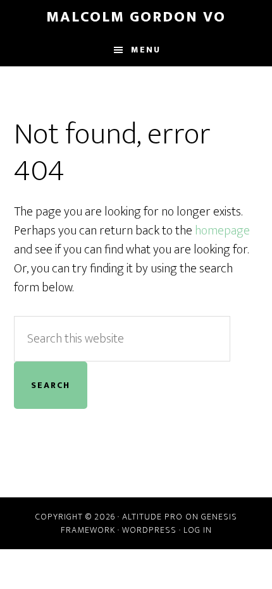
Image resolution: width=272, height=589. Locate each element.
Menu (146, 49)
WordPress (149, 530)
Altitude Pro (152, 516)
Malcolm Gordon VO (136, 17)
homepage (222, 230)
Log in (197, 530)
